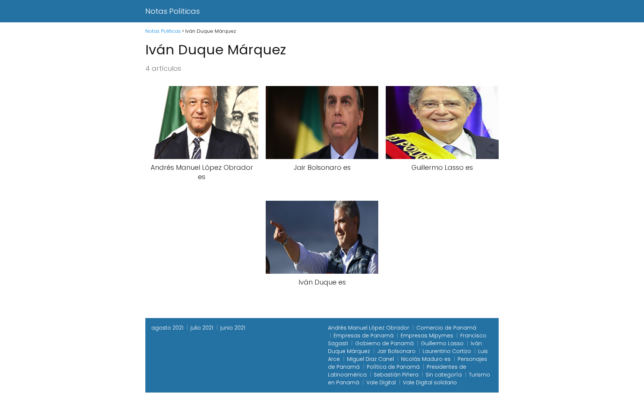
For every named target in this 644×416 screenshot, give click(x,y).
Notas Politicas (172, 11)
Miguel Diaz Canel (370, 359)
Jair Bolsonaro (396, 351)
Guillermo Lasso (442, 343)
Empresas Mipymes (427, 335)
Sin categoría (444, 374)
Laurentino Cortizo (447, 351)
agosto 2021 (167, 327)
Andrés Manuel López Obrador (368, 327)
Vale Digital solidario (430, 382)
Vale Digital (381, 382)
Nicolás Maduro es (426, 359)
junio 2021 (232, 327)
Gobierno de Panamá (384, 343)
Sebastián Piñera (396, 374)
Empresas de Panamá (364, 335)
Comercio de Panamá (446, 327)
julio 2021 (201, 327)
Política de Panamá (393, 367)
